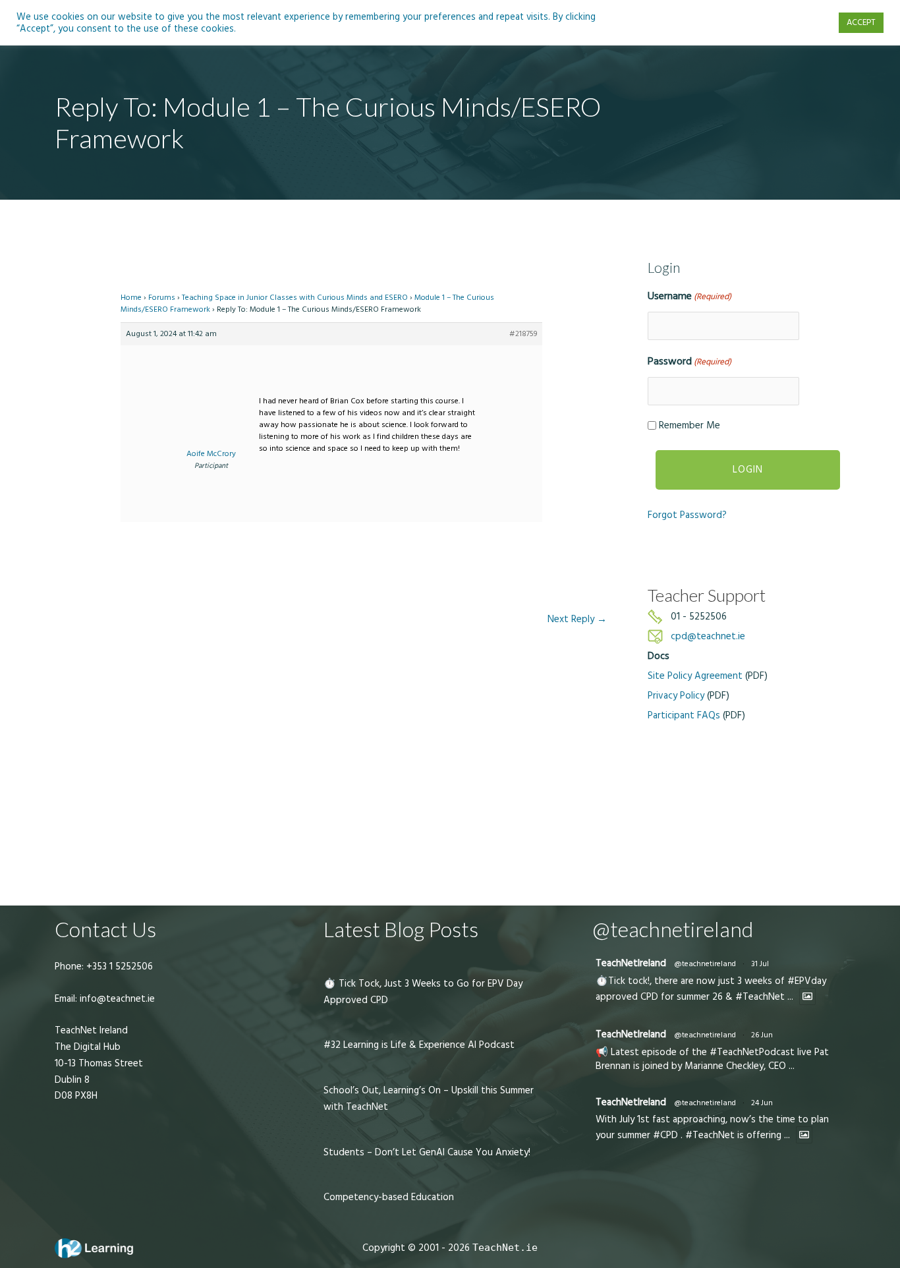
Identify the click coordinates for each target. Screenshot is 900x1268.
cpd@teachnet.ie (708, 636)
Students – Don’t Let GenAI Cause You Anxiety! (426, 1152)
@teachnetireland (705, 963)
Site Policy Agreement (695, 676)
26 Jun (762, 1035)
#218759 (523, 333)
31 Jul (760, 963)
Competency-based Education (388, 1197)
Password (689, 361)
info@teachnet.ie (116, 999)
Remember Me (689, 425)
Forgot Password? (687, 515)
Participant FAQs (684, 715)
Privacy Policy (676, 696)
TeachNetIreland (631, 963)
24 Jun (762, 1103)
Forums (161, 297)
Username (689, 296)
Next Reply (577, 619)
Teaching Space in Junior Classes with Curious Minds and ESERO (295, 297)
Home (131, 297)
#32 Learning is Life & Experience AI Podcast (419, 1045)
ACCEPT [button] (861, 22)
